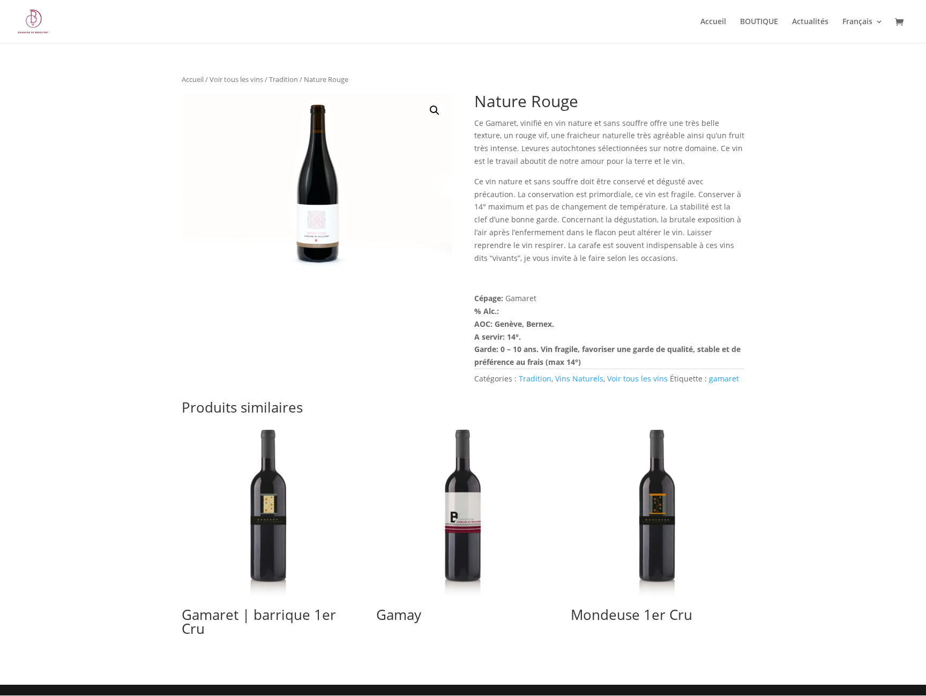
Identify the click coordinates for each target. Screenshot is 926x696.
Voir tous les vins (236, 79)
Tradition (283, 79)
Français (857, 22)
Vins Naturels (579, 378)
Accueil (713, 22)
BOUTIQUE (759, 22)
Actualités (810, 22)
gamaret (724, 378)
